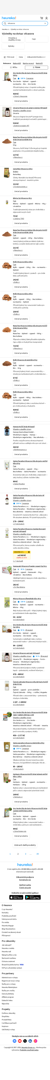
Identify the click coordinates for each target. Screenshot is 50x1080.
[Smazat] (45, 23)
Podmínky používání (9, 916)
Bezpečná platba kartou (10, 965)
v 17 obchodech (18, 524)
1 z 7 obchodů (18, 561)
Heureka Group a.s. (28, 1047)
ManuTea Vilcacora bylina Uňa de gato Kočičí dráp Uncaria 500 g (30, 327)
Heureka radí (6, 951)
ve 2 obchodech (18, 677)
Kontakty (5, 912)
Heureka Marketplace (9, 987)
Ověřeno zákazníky (8, 1013)
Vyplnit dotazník (25, 888)
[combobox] (25, 23)
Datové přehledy (8, 994)
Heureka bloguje (8, 926)
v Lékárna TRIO (18, 219)
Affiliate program (8, 997)
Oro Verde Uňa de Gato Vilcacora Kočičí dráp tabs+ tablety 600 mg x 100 (30, 713)
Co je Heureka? (7, 909)
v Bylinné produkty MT (21, 126)
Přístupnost (6, 935)
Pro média (5, 922)
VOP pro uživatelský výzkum (12, 968)
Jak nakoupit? (7, 945)
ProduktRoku (6, 1020)
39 (38, 854)
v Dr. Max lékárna (19, 587)
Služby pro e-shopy (9, 984)
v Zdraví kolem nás (19, 831)
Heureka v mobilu (8, 948)
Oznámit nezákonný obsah (11, 932)
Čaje (14, 78)
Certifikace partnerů (9, 1023)
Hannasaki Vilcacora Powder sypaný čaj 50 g (30, 566)
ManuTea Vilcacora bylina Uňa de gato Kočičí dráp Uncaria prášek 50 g (30, 138)
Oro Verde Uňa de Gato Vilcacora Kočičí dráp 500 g (30, 74)
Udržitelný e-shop (8, 1029)
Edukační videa (7, 1000)
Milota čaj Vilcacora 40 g (22, 198)
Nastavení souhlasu (9, 958)
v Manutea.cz (18, 157)
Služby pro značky (8, 990)
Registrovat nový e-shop (11, 981)
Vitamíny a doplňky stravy (22, 111)
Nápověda (5, 1004)
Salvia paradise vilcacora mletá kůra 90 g (28, 743)
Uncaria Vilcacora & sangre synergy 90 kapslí (30, 108)
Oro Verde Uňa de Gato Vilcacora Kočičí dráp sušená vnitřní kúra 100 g (30, 809)
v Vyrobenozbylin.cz (20, 187)
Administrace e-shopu (10, 977)
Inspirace (5, 1026)
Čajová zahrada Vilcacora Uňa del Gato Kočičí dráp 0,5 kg (30, 683)
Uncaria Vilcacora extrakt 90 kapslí (26, 653)
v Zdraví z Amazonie (20, 96)
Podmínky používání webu (29, 1050)
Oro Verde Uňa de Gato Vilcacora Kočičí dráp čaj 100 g (30, 626)
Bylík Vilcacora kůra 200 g (23, 294)
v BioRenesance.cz (20, 449)
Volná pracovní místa (9, 919)
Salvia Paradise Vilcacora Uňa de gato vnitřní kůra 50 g (30, 462)
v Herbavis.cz (18, 797)
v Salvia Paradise (19, 484)
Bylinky (15, 171)
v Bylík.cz (16, 282)
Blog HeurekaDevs (8, 929)
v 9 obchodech (18, 769)
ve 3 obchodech (18, 620)
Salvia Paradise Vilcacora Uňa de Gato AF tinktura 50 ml (28, 496)
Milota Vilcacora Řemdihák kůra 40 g (27, 598)
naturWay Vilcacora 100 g (22, 169)
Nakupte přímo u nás (9, 955)
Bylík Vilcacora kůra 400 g (23, 392)
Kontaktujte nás (25, 880)
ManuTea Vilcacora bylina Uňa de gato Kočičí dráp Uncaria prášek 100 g (30, 231)
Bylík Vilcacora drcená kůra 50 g (25, 360)
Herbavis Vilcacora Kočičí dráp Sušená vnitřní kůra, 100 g (30, 775)
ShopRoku (5, 1016)
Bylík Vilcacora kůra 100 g (23, 262)
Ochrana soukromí (8, 961)
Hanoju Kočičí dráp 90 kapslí (24, 426)
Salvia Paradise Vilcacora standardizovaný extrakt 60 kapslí (25, 545)
